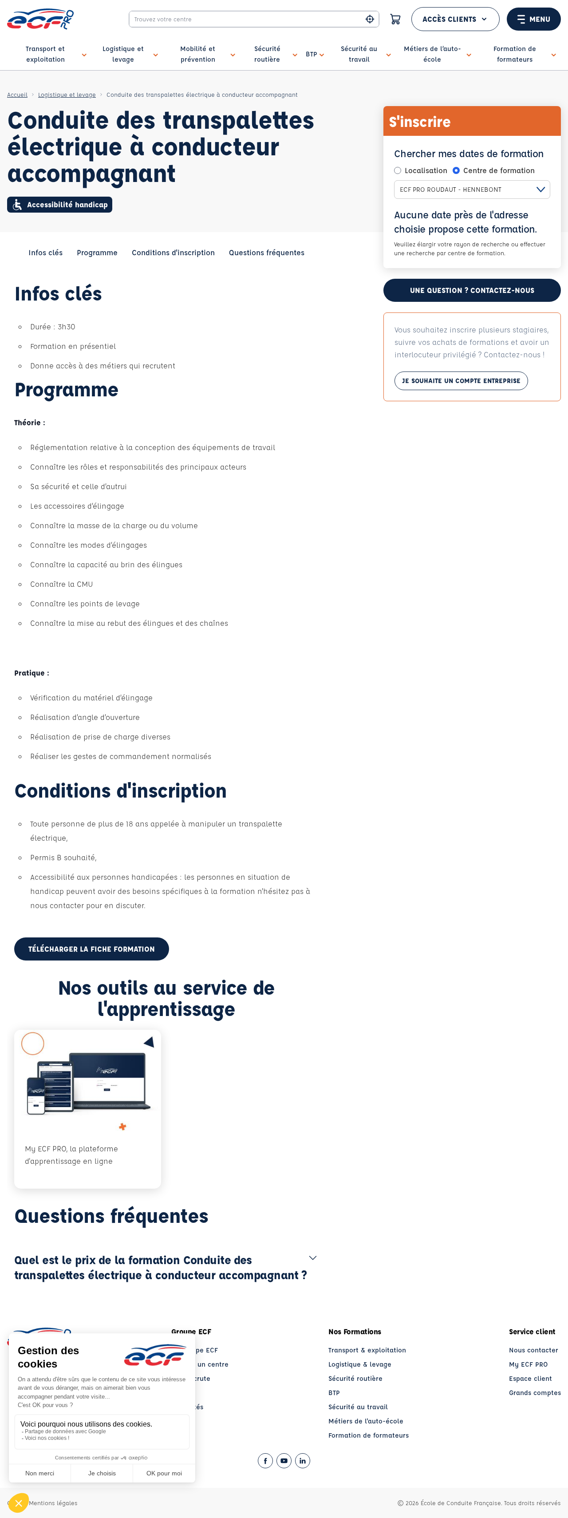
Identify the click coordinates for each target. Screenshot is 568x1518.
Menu (539, 19)
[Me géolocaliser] (370, 19)
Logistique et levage (67, 94)
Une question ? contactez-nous (472, 290)
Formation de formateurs (368, 1435)
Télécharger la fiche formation (91, 948)
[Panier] (395, 19)
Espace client (530, 1378)
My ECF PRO (528, 1364)
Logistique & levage (359, 1364)
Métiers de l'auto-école (365, 1421)
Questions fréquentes (266, 252)
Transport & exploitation (367, 1350)
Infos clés (45, 252)
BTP (334, 1392)
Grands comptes (535, 1392)
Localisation (426, 170)
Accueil (17, 94)
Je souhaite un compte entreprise (461, 380)
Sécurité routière (355, 1378)
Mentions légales (53, 1502)
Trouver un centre (200, 1364)
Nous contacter (533, 1350)
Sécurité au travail (358, 1407)
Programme (97, 252)
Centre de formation (499, 170)
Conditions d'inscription (173, 252)
